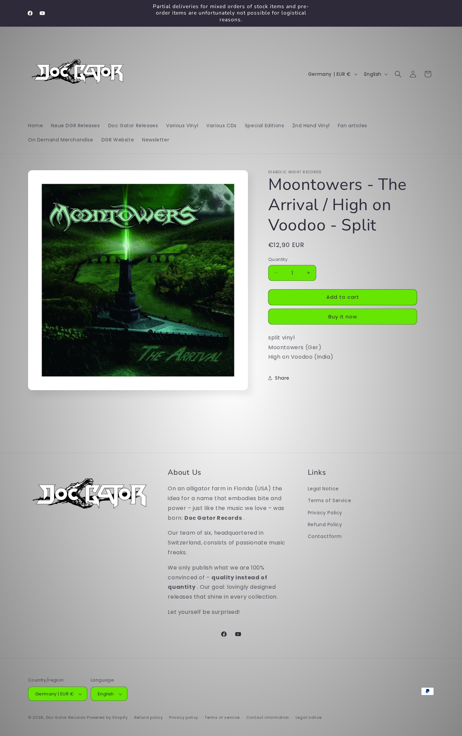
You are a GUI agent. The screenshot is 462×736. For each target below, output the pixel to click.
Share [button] (282, 378)
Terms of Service (329, 500)
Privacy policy (183, 717)
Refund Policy (325, 524)
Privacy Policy (325, 512)
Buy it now (342, 316)
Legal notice (309, 717)
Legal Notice (323, 488)
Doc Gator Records (66, 717)
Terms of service (222, 717)
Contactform (325, 536)
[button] (398, 74)
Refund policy (148, 717)
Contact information (267, 717)
